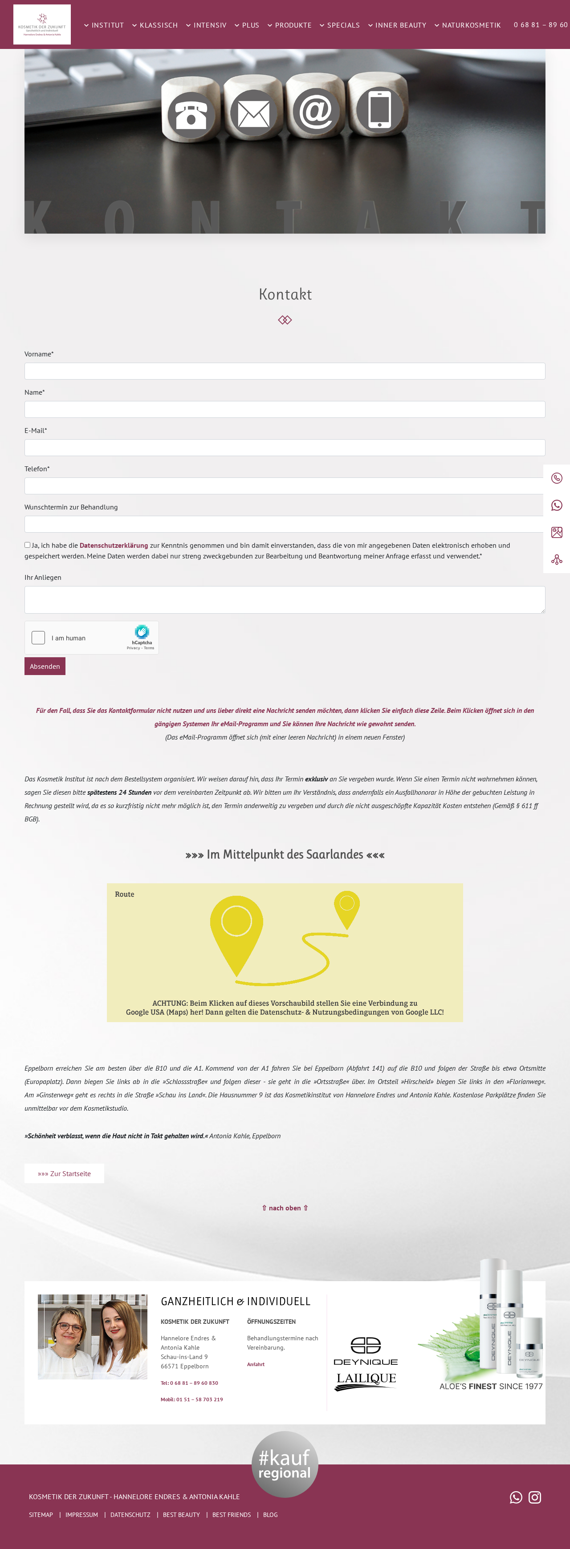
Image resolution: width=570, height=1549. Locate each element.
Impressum (81, 1515)
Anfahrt (256, 1364)
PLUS (250, 24)
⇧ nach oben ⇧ (285, 1207)
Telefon (37, 468)
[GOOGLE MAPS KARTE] (556, 532)
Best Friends (231, 1515)
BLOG (270, 1515)
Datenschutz (130, 1515)
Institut (107, 24)
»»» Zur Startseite (64, 1173)
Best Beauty (181, 1515)
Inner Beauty (400, 24)
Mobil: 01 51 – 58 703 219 (192, 1399)
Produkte (292, 24)
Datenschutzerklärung (114, 545)
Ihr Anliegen (42, 577)
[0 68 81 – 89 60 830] (556, 478)
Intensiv (209, 24)
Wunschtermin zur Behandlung (71, 506)
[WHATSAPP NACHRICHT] (556, 505)
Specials (342, 24)
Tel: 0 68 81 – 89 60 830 (189, 1382)
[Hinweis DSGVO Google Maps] (285, 952)
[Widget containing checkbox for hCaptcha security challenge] (91, 638)
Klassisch (158, 24)
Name (34, 392)
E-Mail (35, 430)
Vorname (39, 353)
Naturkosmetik (470, 24)
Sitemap (41, 1515)
